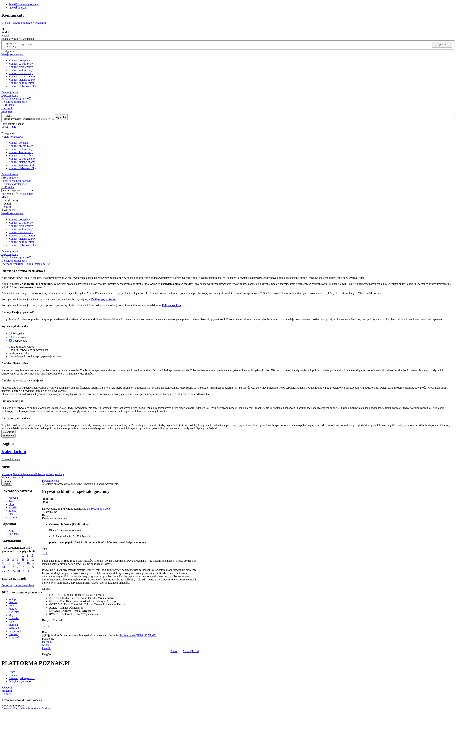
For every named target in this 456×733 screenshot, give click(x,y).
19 (8, 567)
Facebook (6, 108)
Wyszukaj (442, 44)
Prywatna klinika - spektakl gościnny (43, 474)
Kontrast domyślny (19, 60)
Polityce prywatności (103, 299)
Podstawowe (20, 340)
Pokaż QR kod (191, 651)
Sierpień (13, 624)
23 (28, 567)
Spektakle (14, 533)
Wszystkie (18, 333)
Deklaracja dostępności (22, 678)
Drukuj (174, 651)
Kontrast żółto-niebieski (22, 82)
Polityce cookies (171, 305)
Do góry (46, 654)
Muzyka (13, 497)
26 (8, 570)
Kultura (17, 474)
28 (18, 570)
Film (11, 504)
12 (8, 563)
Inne (11, 513)
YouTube (18, 263)
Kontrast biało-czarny (21, 66)
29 (23, 570)
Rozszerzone (20, 337)
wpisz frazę (14, 45)
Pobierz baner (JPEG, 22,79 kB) (138, 635)
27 (13, 570)
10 (33, 559)
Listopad (13, 634)
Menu (4, 196)
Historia (13, 517)
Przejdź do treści (18, 7)
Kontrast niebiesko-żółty (22, 86)
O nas (12, 671)
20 (13, 567)
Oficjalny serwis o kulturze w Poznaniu (23, 22)
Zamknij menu (9, 92)
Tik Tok (28, 263)
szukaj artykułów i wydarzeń (18, 118)
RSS (48, 263)
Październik (15, 631)
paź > (29, 547)
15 (23, 563)
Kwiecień (14, 611)
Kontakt (13, 675)
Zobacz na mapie (100, 508)
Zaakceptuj (8, 435)
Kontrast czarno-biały (21, 63)
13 (13, 563)
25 (3, 570)
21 (18, 567)
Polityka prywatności (20, 681)
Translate (28, 193)
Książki (13, 507)
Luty (11, 605)
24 (33, 567)
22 (23, 567)
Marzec (13, 608)
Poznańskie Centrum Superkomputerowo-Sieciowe (26, 708)
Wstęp (12, 599)
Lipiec (12, 621)
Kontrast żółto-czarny (21, 70)
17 (33, 563)
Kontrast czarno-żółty (21, 73)
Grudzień (14, 637)
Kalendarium (13, 451)
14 (18, 563)
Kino (11, 530)
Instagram (6, 111)
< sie (4, 547)
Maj (11, 615)
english (5, 35)
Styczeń (13, 602)
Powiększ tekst (50, 480)
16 (28, 563)
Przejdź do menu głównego (24, 4)
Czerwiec (14, 618)
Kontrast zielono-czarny (22, 79)
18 (3, 567)
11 (3, 563)
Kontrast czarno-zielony (22, 76)
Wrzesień (14, 627)
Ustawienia (8, 432)
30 (28, 570)
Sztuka (12, 510)
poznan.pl (6, 474)
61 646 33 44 (8, 127)
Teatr (11, 500)
